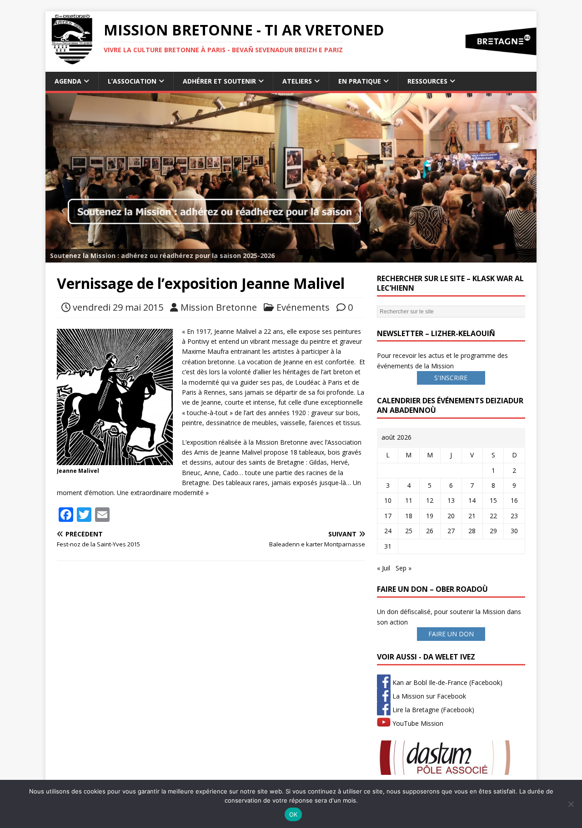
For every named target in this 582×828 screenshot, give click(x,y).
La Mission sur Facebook (428, 696)
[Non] (570, 803)
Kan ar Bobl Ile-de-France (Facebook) (446, 682)
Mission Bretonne (219, 307)
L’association (132, 81)
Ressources (427, 81)
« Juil (383, 568)
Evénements (303, 307)
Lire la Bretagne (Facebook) (432, 709)
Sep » (403, 568)
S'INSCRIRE (450, 377)
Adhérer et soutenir (219, 81)
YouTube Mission (417, 723)
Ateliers (297, 81)
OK (293, 814)
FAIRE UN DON (451, 634)
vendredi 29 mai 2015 (118, 307)
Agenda (68, 81)
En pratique (359, 81)
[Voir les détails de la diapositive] (291, 178)
